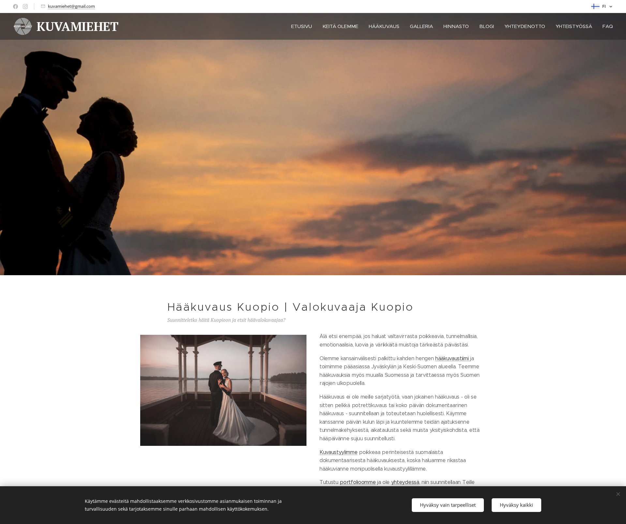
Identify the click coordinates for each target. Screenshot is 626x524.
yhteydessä (405, 482)
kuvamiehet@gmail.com (71, 6)
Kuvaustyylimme (339, 452)
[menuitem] (303, 26)
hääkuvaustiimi (452, 358)
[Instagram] (25, 6)
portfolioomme (358, 482)
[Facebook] (15, 6)
